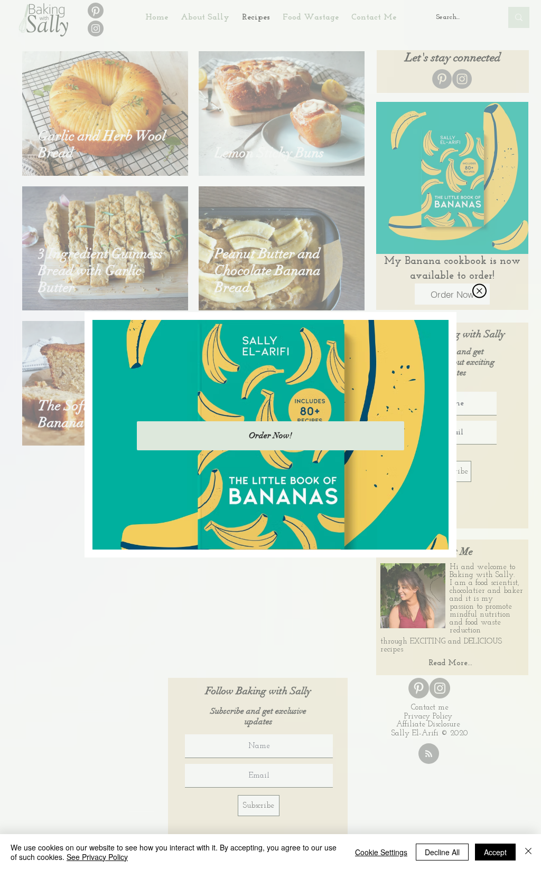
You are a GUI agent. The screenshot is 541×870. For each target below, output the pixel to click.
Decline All (442, 852)
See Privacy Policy (97, 857)
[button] (479, 290)
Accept (495, 852)
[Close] (528, 852)
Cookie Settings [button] (381, 852)
